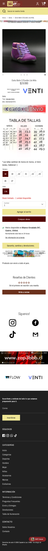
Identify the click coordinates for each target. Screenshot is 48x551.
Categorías (6, 454)
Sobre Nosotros (8, 527)
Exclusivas (6, 483)
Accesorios (6, 475)
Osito (10, 18)
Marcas (5, 479)
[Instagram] (7, 435)
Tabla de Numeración (10, 514)
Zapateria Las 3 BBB (25, 542)
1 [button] (21, 74)
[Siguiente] (44, 74)
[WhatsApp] (11, 435)
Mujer (4, 467)
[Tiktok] (15, 435)
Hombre (5, 463)
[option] (24, 51)
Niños (4, 471)
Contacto (6, 531)
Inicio (4, 18)
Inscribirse (11, 417)
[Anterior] (3, 74)
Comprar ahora (24, 219)
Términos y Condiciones (12, 497)
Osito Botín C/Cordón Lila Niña (24, 18)
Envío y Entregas (9, 505)
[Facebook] (3, 435)
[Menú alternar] (3, 3)
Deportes (6, 458)
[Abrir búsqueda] (4, 11)
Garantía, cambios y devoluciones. (20, 245)
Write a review (24, 292)
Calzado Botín (10, 99)
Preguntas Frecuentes (11, 501)
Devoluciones (7, 509)
